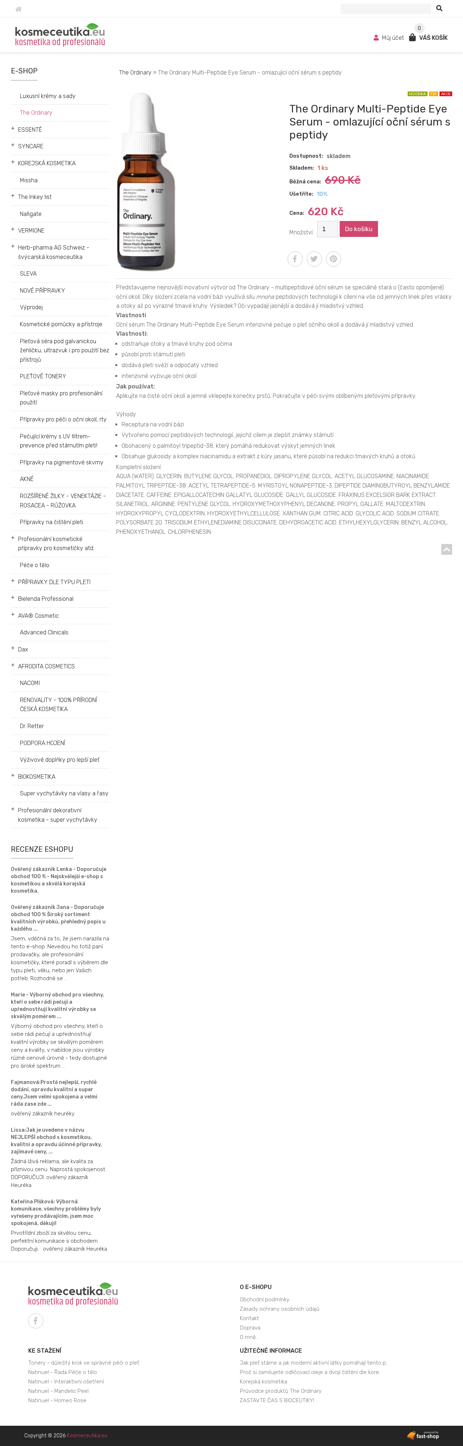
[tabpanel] (284, 428)
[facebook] (295, 259)
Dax (23, 649)
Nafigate (31, 213)
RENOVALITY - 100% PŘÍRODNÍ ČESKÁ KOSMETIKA (58, 705)
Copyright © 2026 (65, 1436)
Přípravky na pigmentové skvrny (61, 462)
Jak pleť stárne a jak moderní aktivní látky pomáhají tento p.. (314, 1363)
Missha (29, 180)
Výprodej (31, 307)
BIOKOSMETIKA (36, 776)
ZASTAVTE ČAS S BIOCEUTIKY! (277, 1400)
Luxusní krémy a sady (48, 96)
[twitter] (314, 259)
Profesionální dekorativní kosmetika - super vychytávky (57, 815)
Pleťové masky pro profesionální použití (61, 398)
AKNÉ (27, 479)
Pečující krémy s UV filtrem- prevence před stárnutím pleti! (58, 441)
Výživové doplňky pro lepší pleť (59, 759)
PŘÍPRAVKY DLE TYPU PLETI (54, 582)
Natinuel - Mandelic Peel (58, 1391)
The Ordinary (36, 112)
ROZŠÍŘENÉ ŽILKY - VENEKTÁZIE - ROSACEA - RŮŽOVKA (63, 501)
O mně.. (249, 1337)
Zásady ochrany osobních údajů (279, 1309)
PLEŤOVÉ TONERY (43, 376)
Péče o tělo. (35, 565)
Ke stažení (44, 1350)
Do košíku (359, 229)
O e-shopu (256, 1287)
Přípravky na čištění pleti (51, 522)
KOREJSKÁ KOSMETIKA (47, 163)
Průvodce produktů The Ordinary (281, 1391)
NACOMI (30, 683)
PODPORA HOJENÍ (42, 743)
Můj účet (393, 37)
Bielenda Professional (45, 598)
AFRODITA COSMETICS (46, 666)
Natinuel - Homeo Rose (57, 1400)
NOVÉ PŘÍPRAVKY (42, 290)
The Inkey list (35, 196)
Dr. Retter (32, 726)
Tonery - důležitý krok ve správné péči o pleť (83, 1363)
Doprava (250, 1327)
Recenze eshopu (42, 849)
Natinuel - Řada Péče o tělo (62, 1372)
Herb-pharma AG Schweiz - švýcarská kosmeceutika (53, 252)
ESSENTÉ (30, 129)
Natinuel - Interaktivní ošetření (66, 1381)
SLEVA (28, 273)
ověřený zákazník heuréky (43, 1113)
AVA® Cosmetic (38, 615)
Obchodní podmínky (264, 1299)
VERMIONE (31, 230)
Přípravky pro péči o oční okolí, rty (63, 419)
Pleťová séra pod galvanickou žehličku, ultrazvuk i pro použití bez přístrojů (64, 350)
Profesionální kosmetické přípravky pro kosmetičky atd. (56, 544)
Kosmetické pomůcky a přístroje (61, 324)
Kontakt (249, 1318)
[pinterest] (333, 259)
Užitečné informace (271, 1350)
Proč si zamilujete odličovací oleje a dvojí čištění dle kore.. (310, 1372)
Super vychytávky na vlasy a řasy (64, 793)
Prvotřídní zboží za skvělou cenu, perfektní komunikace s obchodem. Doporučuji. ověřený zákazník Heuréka (59, 1241)
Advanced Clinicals (44, 632)
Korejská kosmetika (263, 1381)
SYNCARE (30, 146)
